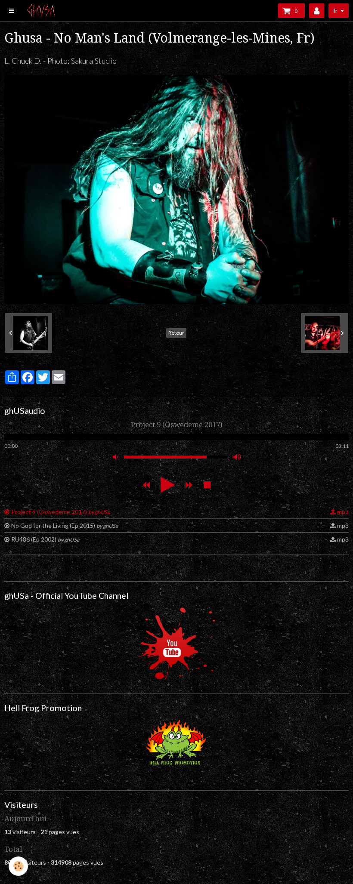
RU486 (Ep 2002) (45, 539)
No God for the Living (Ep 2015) (64, 525)
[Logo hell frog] (176, 744)
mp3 (343, 511)
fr (335, 10)
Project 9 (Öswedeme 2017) (60, 511)
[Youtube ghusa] (176, 644)
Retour (176, 333)
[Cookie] (18, 866)
